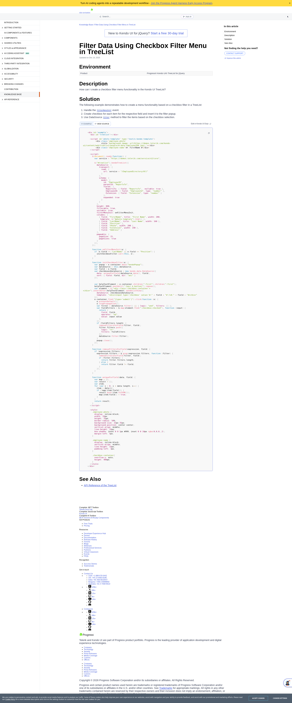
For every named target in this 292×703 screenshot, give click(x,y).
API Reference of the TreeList (100, 485)
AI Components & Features (18, 33)
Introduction (11, 22)
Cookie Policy (10, 699)
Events (86, 554)
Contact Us (88, 574)
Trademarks (165, 688)
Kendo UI (83, 514)
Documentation (90, 538)
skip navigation (84, 13)
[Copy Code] (208, 133)
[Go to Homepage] (92, 13)
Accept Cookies (258, 698)
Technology (88, 649)
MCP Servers (84, 518)
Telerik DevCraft (85, 509)
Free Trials (88, 524)
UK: (97, 578)
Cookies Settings (280, 698)
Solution (89, 99)
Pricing (87, 526)
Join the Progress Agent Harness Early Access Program (181, 3)
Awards (87, 651)
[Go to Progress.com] (86, 636)
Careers (87, 658)
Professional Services (93, 548)
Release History (90, 540)
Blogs (86, 544)
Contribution (11, 89)
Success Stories (90, 564)
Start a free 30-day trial (167, 33)
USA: (97, 576)
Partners (87, 550)
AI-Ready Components (99, 518)
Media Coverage (90, 656)
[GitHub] (89, 602)
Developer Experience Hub (95, 533)
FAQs (86, 556)
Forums (87, 542)
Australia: (99, 584)
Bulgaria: (98, 582)
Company (88, 647)
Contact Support (234, 53)
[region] (146, 698)
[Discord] (89, 605)
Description (93, 84)
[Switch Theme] (288, 16)
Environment (95, 67)
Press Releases (90, 654)
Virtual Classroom (91, 552)
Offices (86, 660)
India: (98, 580)
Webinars (88, 546)
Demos (87, 535)
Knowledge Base (13, 94)
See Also (90, 479)
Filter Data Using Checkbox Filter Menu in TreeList (115, 25)
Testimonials (89, 566)
